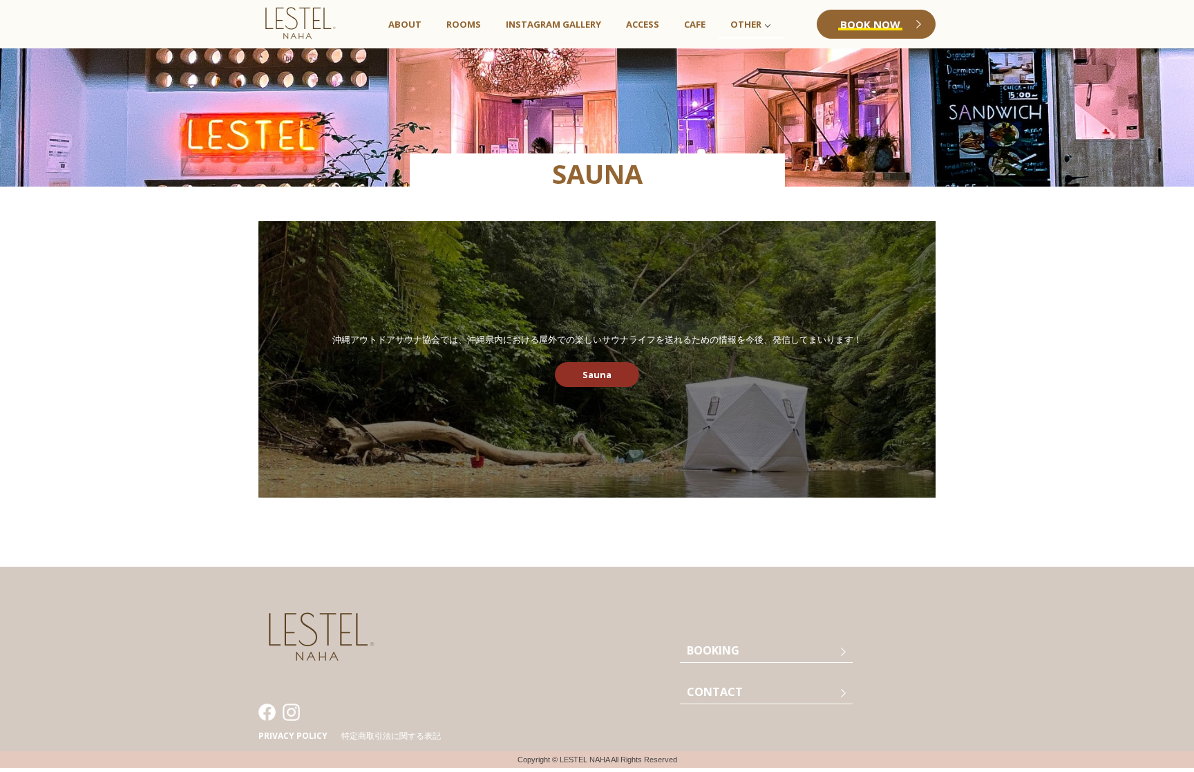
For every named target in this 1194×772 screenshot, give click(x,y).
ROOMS (463, 24)
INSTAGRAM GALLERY (553, 24)
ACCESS (642, 24)
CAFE (694, 24)
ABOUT (404, 24)
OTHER (745, 24)
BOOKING (713, 650)
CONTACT (715, 691)
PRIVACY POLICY (293, 736)
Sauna (597, 374)
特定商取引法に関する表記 (391, 736)
